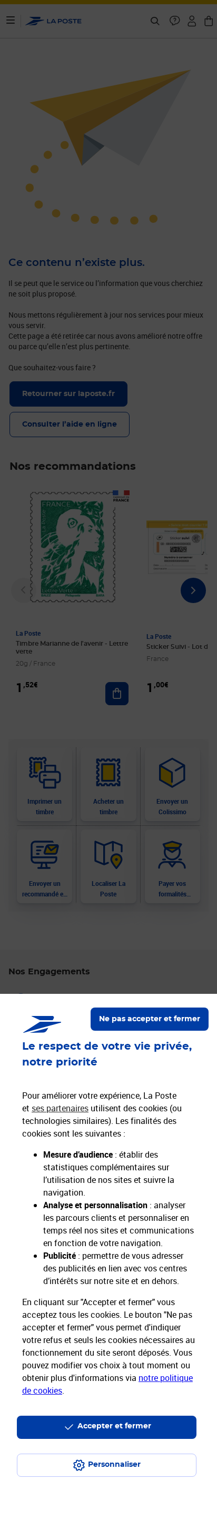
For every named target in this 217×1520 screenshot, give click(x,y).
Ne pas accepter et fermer (149, 1019)
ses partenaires (60, 1108)
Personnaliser (114, 1464)
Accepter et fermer (114, 1426)
